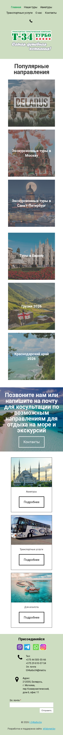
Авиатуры (46, 7)
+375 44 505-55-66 (36, 659)
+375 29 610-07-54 (36, 663)
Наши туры (30, 7)
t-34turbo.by (35, 722)
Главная (16, 7)
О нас (38, 12)
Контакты (51, 12)
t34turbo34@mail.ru (36, 670)
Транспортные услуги (19, 12)
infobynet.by (49, 728)
